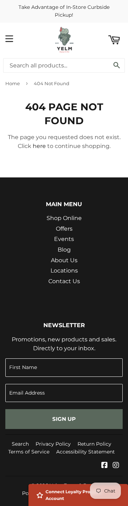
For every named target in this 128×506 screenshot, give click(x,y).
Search (20, 444)
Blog (64, 249)
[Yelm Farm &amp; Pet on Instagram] (116, 465)
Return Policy (94, 444)
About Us (64, 260)
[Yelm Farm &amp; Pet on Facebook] (104, 465)
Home (12, 83)
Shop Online (64, 218)
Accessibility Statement (85, 452)
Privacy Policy (53, 444)
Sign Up (64, 419)
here (39, 146)
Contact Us (64, 281)
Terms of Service (28, 452)
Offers (64, 228)
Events (64, 239)
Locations (64, 270)
